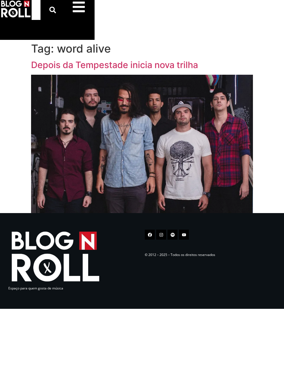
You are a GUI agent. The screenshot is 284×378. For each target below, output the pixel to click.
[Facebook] (150, 235)
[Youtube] (184, 235)
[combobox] (36, 10)
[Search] (54, 10)
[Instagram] (161, 235)
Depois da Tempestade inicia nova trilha (114, 64)
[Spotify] (173, 235)
